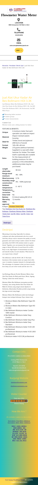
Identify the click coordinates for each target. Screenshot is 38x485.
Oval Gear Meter (21, 440)
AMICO (14, 440)
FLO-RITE (21, 433)
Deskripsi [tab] (7, 223)
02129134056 (15, 35)
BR (26, 433)
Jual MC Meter (15, 214)
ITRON (14, 438)
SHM (25, 429)
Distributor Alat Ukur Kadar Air (15, 209)
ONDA (14, 429)
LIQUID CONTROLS (21, 426)
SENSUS (25, 437)
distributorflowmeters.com (19, 382)
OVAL (24, 428)
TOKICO (13, 426)
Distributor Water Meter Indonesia (19, 422)
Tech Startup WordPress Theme (15, 480)
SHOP (17, 49)
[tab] (19, 58)
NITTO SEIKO (19, 429)
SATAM (13, 435)
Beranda (5, 65)
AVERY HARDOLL (17, 428)
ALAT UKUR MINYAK (21, 435)
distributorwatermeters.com (19, 386)
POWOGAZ (19, 438)
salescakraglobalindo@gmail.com (17, 45)
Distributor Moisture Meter (17, 211)
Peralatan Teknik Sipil (16, 65)
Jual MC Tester (25, 214)
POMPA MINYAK (18, 437)
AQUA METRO (22, 431)
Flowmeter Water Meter (19, 15)
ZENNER (24, 438)
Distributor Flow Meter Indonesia (19, 421)
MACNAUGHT (16, 431)
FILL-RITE (15, 433)
